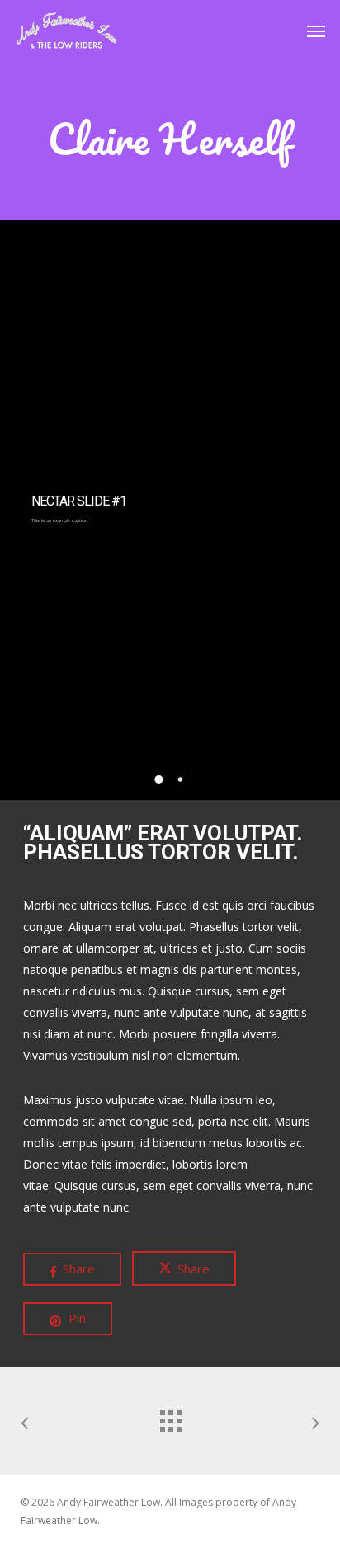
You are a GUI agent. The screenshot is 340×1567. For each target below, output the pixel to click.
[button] (316, 30)
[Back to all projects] (170, 1416)
